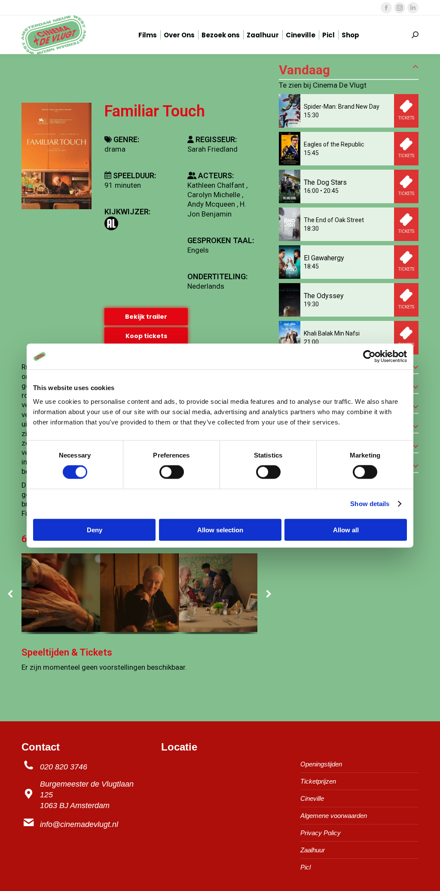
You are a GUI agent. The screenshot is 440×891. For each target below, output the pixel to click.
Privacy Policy (320, 832)
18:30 (311, 228)
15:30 (311, 115)
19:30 (311, 304)
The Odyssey (324, 296)
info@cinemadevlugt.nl (79, 824)
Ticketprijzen (318, 781)
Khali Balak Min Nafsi (332, 333)
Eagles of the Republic (334, 144)
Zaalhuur (312, 850)
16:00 (311, 190)
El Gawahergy (324, 258)
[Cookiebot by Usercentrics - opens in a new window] (369, 356)
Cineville (312, 798)
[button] (10, 593)
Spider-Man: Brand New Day (341, 106)
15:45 (311, 153)
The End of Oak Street (334, 220)
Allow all (346, 529)
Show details (369, 503)
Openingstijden (321, 764)
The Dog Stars (325, 182)
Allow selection (220, 529)
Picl (305, 867)
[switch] (171, 472)
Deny (94, 529)
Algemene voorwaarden (333, 815)
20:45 (331, 190)
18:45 (311, 266)
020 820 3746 (63, 767)
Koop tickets (146, 336)
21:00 (311, 342)
